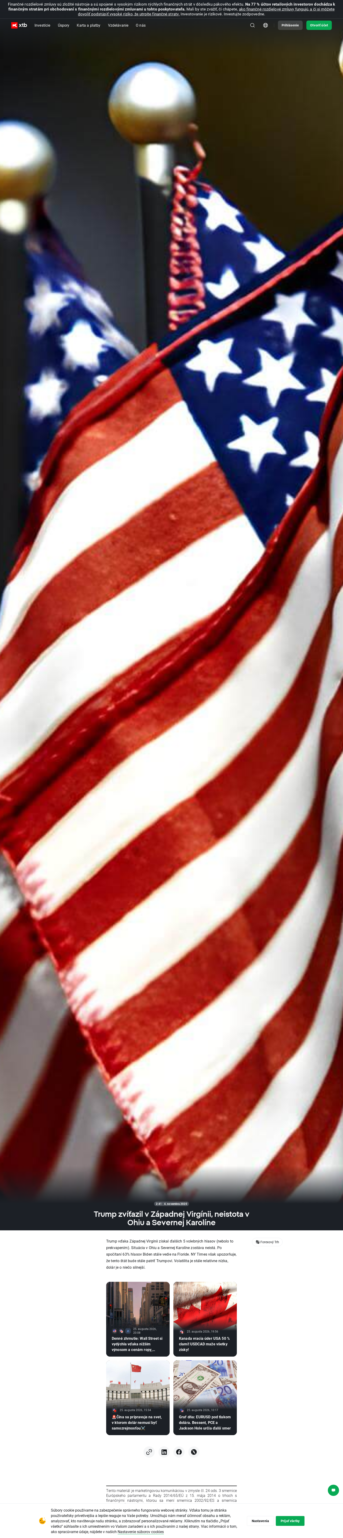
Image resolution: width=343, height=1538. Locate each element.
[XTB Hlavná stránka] (19, 25)
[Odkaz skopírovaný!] (149, 1452)
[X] (194, 1452)
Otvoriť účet (319, 25)
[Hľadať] (252, 25)
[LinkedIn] (164, 1452)
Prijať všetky (290, 1521)
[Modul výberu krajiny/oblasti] (265, 25)
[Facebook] (179, 1452)
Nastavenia (260, 1521)
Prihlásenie (290, 25)
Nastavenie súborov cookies (141, 1531)
